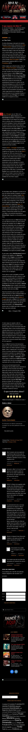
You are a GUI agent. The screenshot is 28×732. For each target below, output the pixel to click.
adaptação (18, 706)
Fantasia (10, 714)
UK (6, 729)
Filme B (11, 716)
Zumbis (20, 729)
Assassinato (5, 708)
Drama (18, 712)
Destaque (14, 712)
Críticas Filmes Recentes (17, 648)
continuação (5, 30)
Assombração (14, 708)
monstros (5, 720)
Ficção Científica (13, 30)
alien (16, 29)
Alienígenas (21, 29)
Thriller (19, 727)
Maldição (4, 718)
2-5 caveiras (11, 704)
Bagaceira (5, 710)
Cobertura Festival (19, 639)
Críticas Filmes (19, 640)
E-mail (3, 596)
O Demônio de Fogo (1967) (16, 440)
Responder (9, 465)
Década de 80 (5, 714)
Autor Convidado (8, 420)
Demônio (10, 712)
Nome (3, 593)
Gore (15, 716)
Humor (17, 716)
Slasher (17, 724)
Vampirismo (9, 729)
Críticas (13, 640)
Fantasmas (15, 714)
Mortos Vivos (11, 720)
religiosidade (14, 722)
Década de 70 (23, 712)
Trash (3, 729)
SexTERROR (13, 641)
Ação (21, 708)
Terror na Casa (14, 727)
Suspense (22, 725)
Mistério (10, 718)
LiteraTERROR (22, 716)
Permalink (16, 463)
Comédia (18, 710)
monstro (17, 718)
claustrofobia (12, 710)
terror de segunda (6, 727)
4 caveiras (11, 706)
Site (3, 599)
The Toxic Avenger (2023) (18, 644)
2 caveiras (4, 704)
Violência (15, 729)
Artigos (19, 28)
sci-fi (9, 32)
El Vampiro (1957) (12, 442)
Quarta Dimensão (15, 666)
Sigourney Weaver (16, 32)
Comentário (4, 577)
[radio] (8, 396)
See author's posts (8, 431)
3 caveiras (18, 704)
